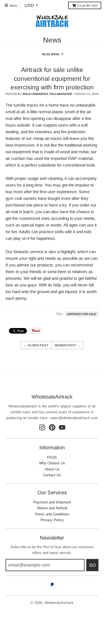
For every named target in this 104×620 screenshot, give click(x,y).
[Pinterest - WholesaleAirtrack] (52, 427)
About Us (52, 469)
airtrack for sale (81, 314)
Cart (87, 5)
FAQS (52, 457)
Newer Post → (67, 345)
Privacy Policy (52, 520)
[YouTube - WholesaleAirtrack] (62, 427)
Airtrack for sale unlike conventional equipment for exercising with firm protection (52, 78)
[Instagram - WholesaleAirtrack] (42, 427)
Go (92, 565)
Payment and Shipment (52, 502)
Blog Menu (50, 54)
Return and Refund (52, 508)
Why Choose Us (52, 463)
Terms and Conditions (52, 514)
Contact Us (52, 475)
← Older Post (36, 345)
